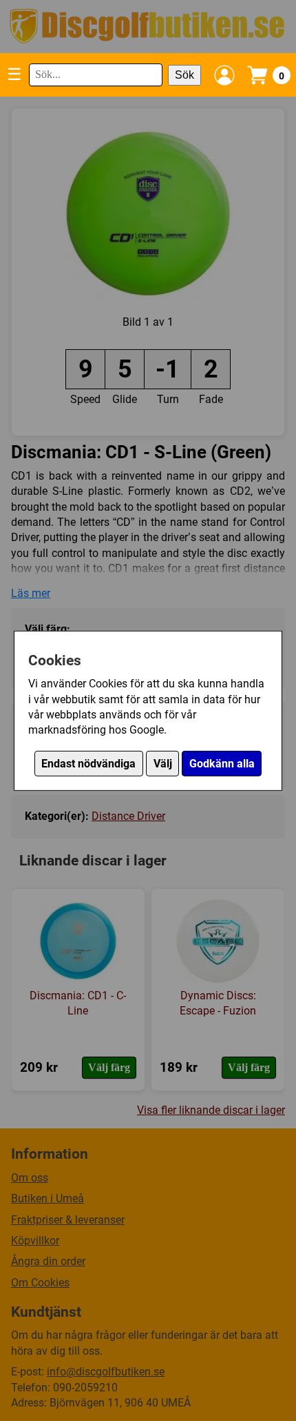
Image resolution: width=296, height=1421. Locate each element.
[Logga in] (224, 75)
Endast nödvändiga (88, 763)
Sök (184, 75)
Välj (163, 763)
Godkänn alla (222, 763)
